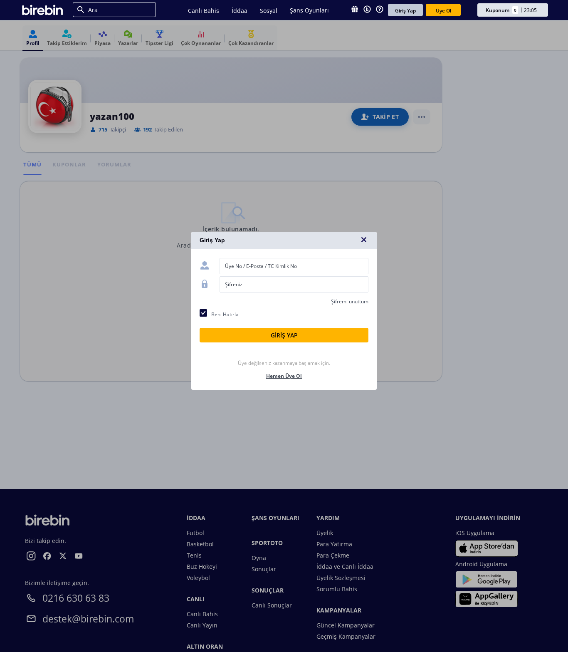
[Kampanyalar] (355, 10)
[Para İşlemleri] (367, 10)
